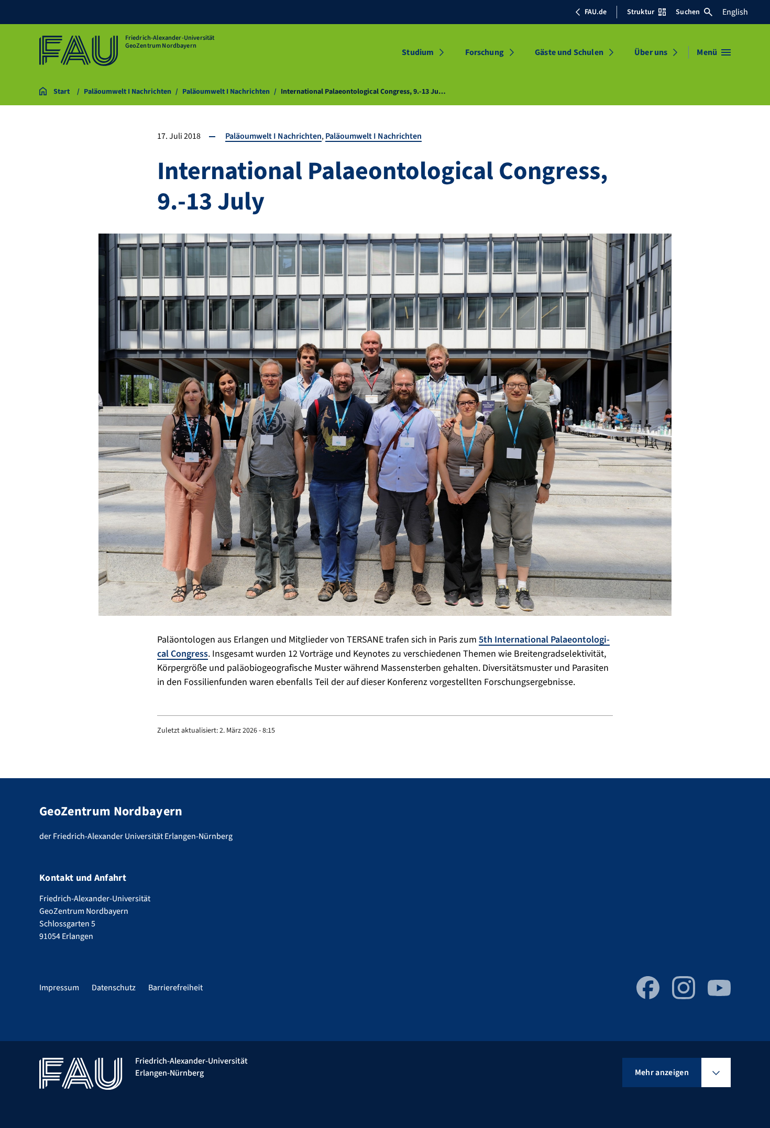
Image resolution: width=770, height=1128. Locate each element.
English (735, 12)
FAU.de (596, 12)
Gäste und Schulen (569, 52)
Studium (418, 52)
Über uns (650, 52)
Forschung (484, 52)
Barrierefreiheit (175, 987)
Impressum (59, 987)
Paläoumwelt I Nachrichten (273, 136)
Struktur (640, 12)
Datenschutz (114, 987)
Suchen (688, 12)
